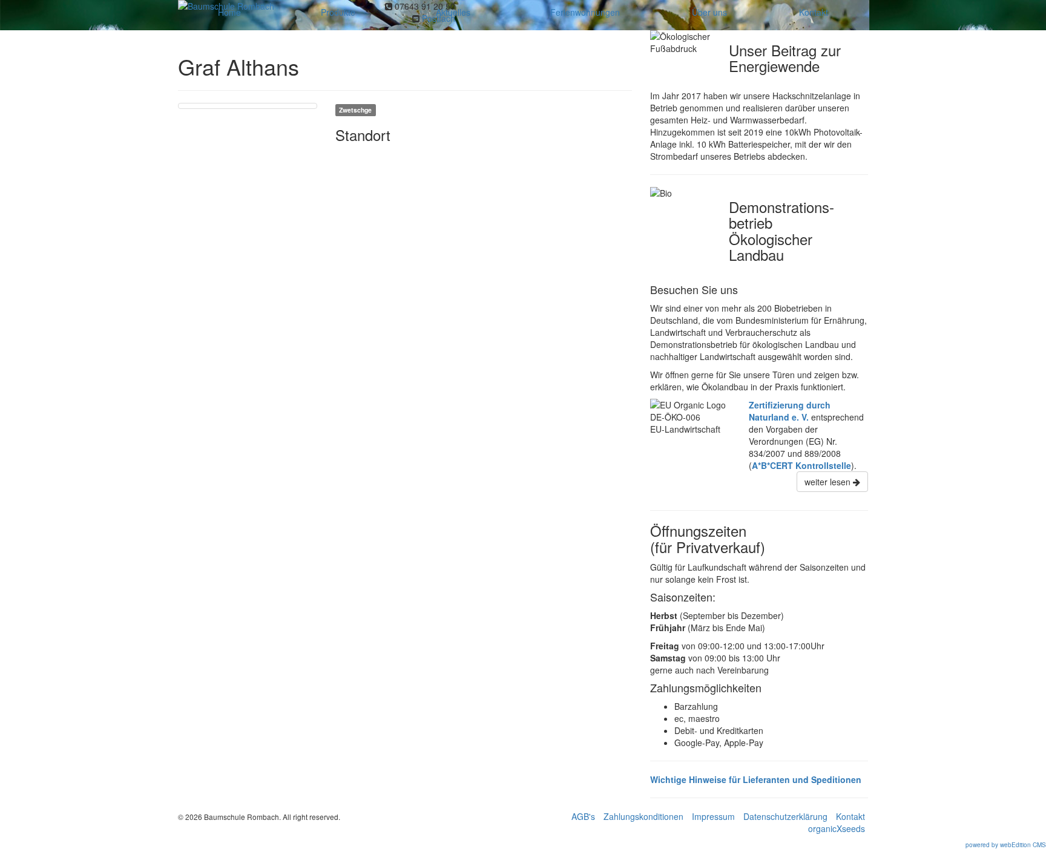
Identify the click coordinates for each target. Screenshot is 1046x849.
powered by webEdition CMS (1005, 845)
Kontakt (813, 12)
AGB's (583, 816)
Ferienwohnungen (585, 12)
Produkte (338, 12)
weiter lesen (828, 482)
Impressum (713, 816)
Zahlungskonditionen (643, 816)
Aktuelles (453, 12)
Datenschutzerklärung (785, 816)
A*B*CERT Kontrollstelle (801, 465)
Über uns (709, 12)
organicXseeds (836, 828)
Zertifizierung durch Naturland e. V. (790, 411)
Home (229, 12)
